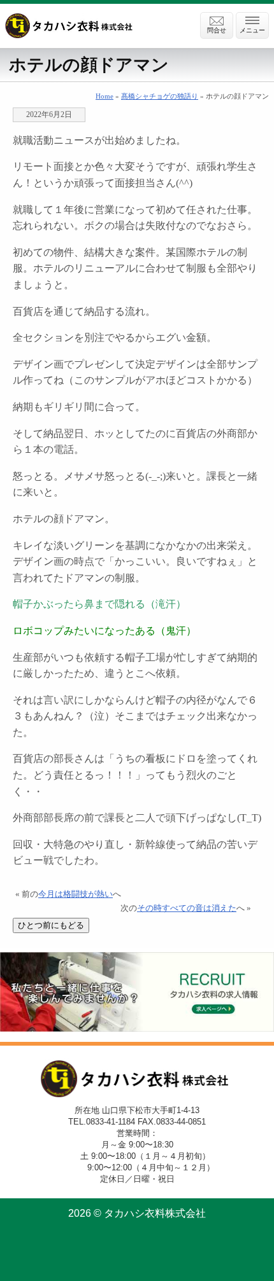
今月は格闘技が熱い (75, 894)
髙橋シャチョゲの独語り (159, 96)
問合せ (216, 30)
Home (104, 96)
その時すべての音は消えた (186, 908)
